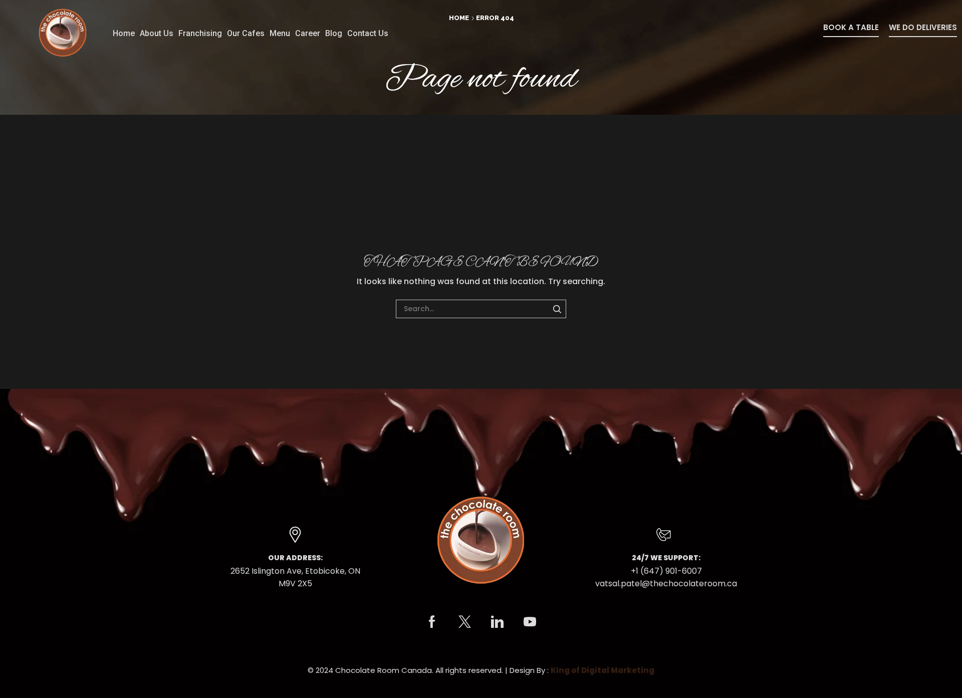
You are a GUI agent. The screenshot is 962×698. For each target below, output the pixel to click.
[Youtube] (530, 621)
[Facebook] (432, 621)
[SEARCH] (557, 309)
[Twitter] (464, 621)
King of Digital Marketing (602, 670)
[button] (851, 30)
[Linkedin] (497, 621)
